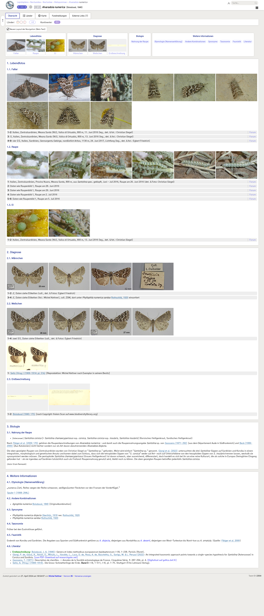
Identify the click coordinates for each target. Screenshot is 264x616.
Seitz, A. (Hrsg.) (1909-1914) (28, 563)
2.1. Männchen (15, 258)
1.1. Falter (12, 69)
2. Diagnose (14, 252)
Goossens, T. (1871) (23, 560)
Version (68, 576)
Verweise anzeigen (83, 576)
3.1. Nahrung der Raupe (19, 432)
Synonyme (212, 42)
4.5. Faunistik (14, 535)
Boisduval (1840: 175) (24, 414)
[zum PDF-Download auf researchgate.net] (56, 557)
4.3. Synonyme (14, 509)
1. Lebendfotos (16, 63)
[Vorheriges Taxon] (18, 7)
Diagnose (97, 36)
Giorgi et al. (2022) (168, 451)
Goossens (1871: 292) (176, 443)
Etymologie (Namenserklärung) (168, 42)
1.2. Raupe (12, 147)
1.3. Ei (10, 205)
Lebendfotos (35, 36)
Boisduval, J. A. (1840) (43, 552)
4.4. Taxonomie (15, 524)
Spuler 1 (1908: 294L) (18, 493)
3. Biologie (13, 426)
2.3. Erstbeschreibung (18, 379)
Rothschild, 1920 (119, 298)
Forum (252, 132)
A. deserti (145, 541)
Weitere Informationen (203, 36)
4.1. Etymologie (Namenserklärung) (26, 482)
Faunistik (237, 42)
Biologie (140, 36)
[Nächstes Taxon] (25, 7)
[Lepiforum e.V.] (10, 5)
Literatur (247, 42)
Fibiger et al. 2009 (231, 541)
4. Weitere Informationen (22, 476)
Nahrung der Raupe (139, 42)
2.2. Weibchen (14, 303)
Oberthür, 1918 (49, 515)
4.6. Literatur (13, 546)
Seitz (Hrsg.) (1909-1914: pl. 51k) (27, 373)
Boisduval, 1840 (40, 504)
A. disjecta (104, 541)
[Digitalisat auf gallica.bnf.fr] (162, 560)
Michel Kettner (55, 576)
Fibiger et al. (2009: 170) (25, 443)
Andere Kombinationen (195, 42)
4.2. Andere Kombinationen (21, 498)
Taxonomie (225, 42)
